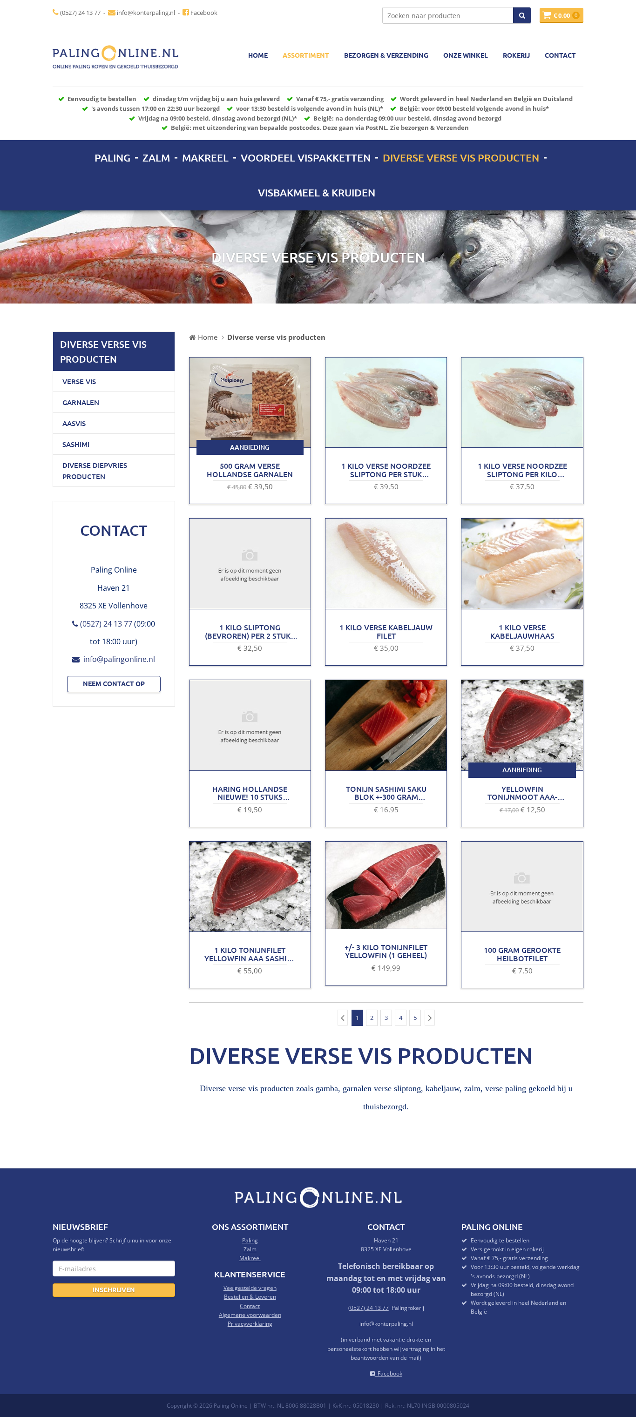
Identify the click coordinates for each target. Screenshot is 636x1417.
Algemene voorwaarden (250, 1315)
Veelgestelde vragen (250, 1288)
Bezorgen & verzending (386, 55)
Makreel (205, 157)
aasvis (74, 423)
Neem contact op (114, 683)
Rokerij (516, 55)
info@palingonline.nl (117, 659)
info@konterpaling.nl (145, 12)
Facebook (203, 12)
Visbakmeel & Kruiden (316, 192)
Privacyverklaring (250, 1324)
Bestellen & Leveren (250, 1297)
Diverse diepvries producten (94, 470)
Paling (112, 157)
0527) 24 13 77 (369, 1308)
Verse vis (79, 381)
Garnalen (80, 402)
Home (258, 55)
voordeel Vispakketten (306, 157)
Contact (560, 55)
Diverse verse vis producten (461, 157)
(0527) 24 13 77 (80, 12)
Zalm (156, 157)
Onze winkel (465, 55)
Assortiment (306, 55)
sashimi (75, 444)
